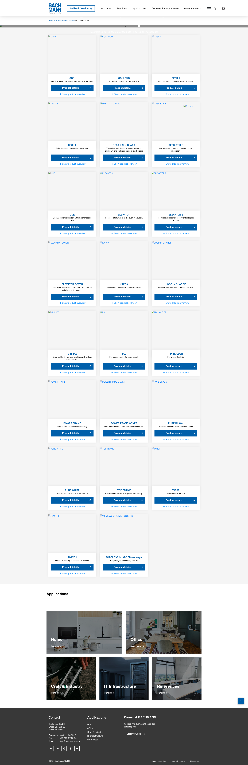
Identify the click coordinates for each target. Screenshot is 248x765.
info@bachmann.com (70, 741)
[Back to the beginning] (241, 701)
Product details (70, 88)
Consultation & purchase (165, 8)
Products (106, 8)
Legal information (178, 761)
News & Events (192, 8)
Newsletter (194, 761)
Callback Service (79, 8)
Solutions (122, 8)
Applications (139, 8)
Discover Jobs (134, 734)
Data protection (159, 761)
